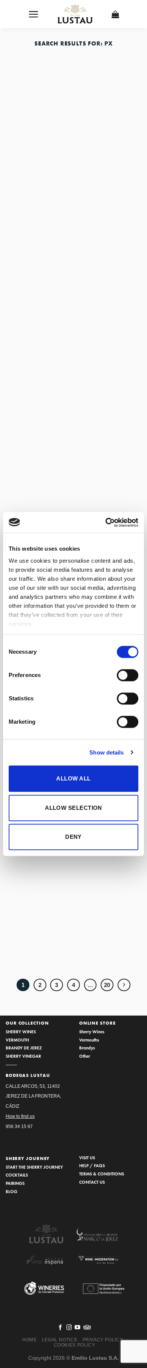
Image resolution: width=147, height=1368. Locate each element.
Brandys (87, 1048)
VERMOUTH (17, 1040)
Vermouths (89, 1040)
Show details (106, 752)
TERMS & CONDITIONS (101, 1174)
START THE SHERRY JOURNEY (34, 1167)
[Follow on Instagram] (69, 1328)
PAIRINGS (15, 1183)
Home (29, 1339)
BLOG (11, 1191)
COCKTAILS (17, 1175)
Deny (73, 837)
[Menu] (33, 14)
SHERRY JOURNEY (28, 1158)
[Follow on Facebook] (60, 1328)
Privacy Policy (103, 1339)
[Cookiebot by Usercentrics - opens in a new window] (105, 522)
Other (84, 1056)
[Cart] (115, 14)
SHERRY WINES (21, 1031)
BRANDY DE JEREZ (24, 1048)
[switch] (127, 675)
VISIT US (87, 1157)
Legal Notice (59, 1339)
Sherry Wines (91, 1031)
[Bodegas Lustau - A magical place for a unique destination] (75, 14)
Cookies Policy (74, 1345)
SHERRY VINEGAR (23, 1056)
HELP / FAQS (92, 1165)
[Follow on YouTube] (77, 1328)
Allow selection (73, 808)
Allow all (73, 778)
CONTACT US (92, 1182)
